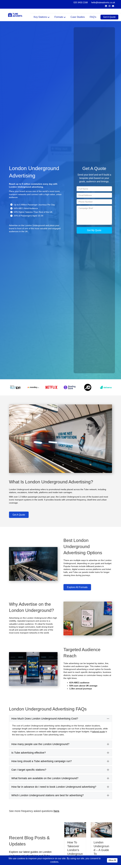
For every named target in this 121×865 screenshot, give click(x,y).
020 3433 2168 (80, 2)
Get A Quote (109, 17)
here (56, 811)
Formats (58, 17)
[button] (94, 230)
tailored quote (98, 731)
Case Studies (78, 17)
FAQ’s (93, 17)
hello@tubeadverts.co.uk (103, 2)
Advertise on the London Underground (27, 225)
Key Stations (40, 17)
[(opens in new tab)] (15, 387)
